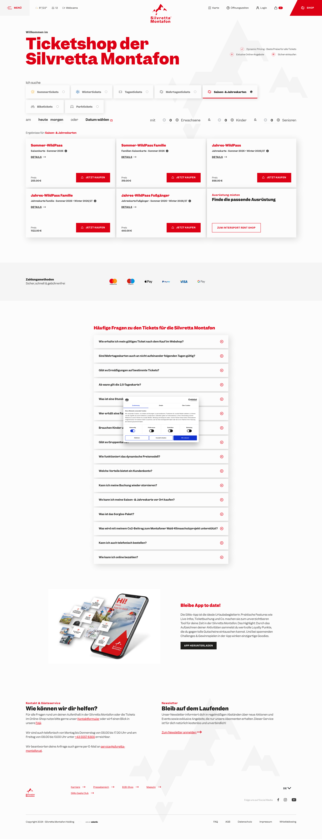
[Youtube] (294, 800)
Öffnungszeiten (240, 7)
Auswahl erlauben (161, 438)
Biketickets (45, 106)
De (285, 788)
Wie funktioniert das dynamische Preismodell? (129, 456)
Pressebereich (101, 787)
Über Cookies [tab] (186, 405)
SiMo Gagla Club (80, 793)
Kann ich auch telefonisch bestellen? (123, 543)
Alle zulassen (185, 438)
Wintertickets (91, 92)
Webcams (72, 7)
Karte (215, 7)
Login (263, 7)
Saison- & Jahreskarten (230, 92)
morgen (56, 119)
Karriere (75, 787)
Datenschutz (245, 821)
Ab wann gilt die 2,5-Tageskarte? (120, 384)
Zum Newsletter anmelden (179, 732)
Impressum (266, 821)
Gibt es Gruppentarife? (114, 442)
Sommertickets (48, 92)
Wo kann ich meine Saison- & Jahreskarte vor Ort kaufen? (137, 499)
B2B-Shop (127, 787)
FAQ (38, 723)
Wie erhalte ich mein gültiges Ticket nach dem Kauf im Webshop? (141, 341)
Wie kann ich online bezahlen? (118, 557)
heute (43, 119)
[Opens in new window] (92, 822)
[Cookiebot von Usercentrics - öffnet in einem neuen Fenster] (189, 400)
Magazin (151, 787)
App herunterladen (198, 645)
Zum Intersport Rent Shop (236, 227)
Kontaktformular (88, 719)
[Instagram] (285, 800)
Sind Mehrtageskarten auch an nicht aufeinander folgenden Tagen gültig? (147, 356)
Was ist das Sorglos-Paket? (116, 514)
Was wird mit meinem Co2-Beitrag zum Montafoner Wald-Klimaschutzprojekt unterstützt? (158, 528)
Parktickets (84, 106)
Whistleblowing (288, 821)
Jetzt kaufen (95, 177)
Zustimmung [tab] (136, 405)
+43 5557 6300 (85, 737)
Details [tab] (161, 405)
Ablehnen (137, 438)
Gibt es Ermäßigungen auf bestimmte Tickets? (129, 370)
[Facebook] (278, 800)
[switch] (151, 431)
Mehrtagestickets (178, 92)
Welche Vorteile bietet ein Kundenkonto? (125, 471)
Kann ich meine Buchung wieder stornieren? (128, 485)
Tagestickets (133, 92)
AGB (227, 821)
